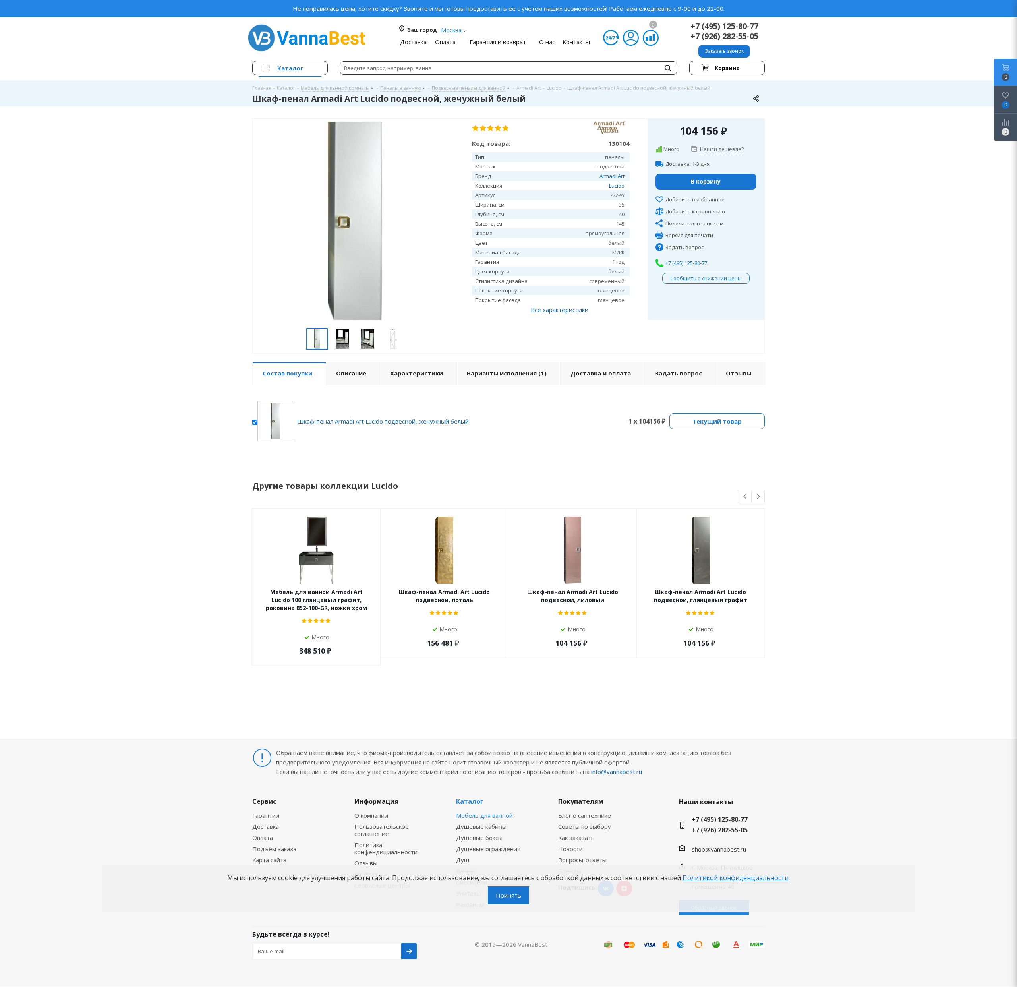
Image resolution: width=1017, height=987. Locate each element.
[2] (483, 128)
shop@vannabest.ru (719, 849)
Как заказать (576, 838)
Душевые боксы (479, 838)
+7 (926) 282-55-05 (724, 36)
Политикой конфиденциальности (736, 877)
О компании (371, 815)
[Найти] (668, 68)
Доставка (265, 826)
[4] (498, 128)
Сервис (264, 801)
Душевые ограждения (488, 849)
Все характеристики (559, 310)
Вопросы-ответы (582, 860)
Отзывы (365, 863)
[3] (491, 128)
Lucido (617, 185)
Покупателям (580, 801)
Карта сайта (269, 860)
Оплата (262, 838)
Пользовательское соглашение (381, 830)
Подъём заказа (274, 849)
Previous (745, 497)
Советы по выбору (584, 826)
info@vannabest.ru (616, 772)
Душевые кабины (481, 826)
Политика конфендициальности (386, 848)
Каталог (469, 801)
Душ (462, 860)
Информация (376, 801)
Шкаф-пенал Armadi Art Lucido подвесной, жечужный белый (383, 421)
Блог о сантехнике (584, 815)
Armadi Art (612, 176)
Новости (570, 849)
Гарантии (265, 815)
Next (758, 497)
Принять (508, 895)
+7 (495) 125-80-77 (724, 26)
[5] (506, 128)
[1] (475, 128)
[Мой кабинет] (631, 38)
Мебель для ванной (484, 815)
